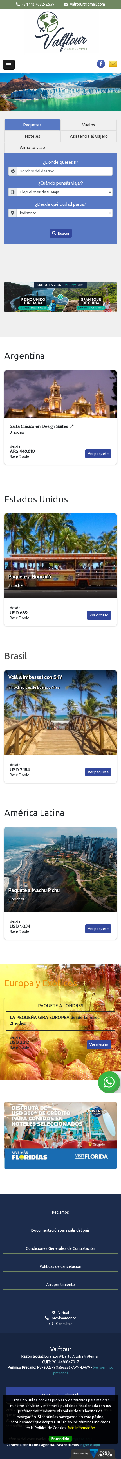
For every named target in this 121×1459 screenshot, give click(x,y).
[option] (60, 91)
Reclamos (60, 1212)
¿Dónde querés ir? (60, 162)
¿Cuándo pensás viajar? (60, 183)
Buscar (63, 233)
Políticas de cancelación (60, 1266)
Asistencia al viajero (89, 136)
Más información (81, 1427)
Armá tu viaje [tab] (32, 147)
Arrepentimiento (60, 1284)
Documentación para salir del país (60, 1230)
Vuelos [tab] (88, 125)
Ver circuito (99, 615)
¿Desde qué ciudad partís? (60, 204)
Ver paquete (98, 453)
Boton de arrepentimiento (60, 1394)
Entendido (60, 1438)
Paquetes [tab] (32, 125)
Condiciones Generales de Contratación (60, 1248)
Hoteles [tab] (32, 136)
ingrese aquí (90, 1444)
